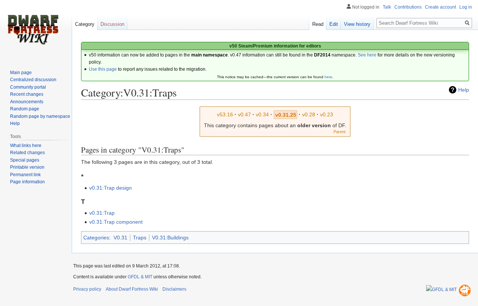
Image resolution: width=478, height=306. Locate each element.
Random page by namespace (40, 116)
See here (367, 55)
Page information (27, 181)
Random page (24, 108)
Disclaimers (174, 289)
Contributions (408, 7)
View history (357, 24)
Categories (96, 238)
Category (84, 24)
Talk (387, 7)
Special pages (24, 160)
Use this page (103, 69)
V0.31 (120, 238)
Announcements (26, 101)
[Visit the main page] (33, 30)
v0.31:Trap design (110, 188)
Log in (465, 7)
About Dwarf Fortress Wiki (132, 289)
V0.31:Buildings (170, 238)
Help (463, 90)
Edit (333, 24)
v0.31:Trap (102, 213)
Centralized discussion (33, 79)
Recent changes (26, 94)
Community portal (28, 87)
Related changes (27, 152)
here (328, 77)
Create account (440, 7)
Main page (21, 72)
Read (317, 24)
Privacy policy (87, 289)
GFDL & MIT (140, 276)
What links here (25, 145)
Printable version (27, 167)
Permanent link (25, 174)
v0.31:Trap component (116, 222)
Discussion (112, 24)
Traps (139, 238)
